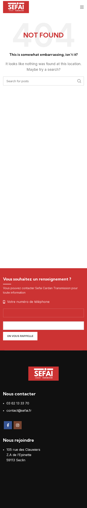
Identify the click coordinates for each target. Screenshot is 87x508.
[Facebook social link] (8, 425)
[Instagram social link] (18, 425)
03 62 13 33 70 (17, 403)
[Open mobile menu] (82, 7)
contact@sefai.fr (19, 410)
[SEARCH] (79, 81)
